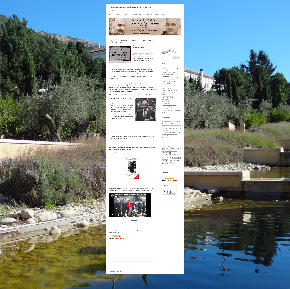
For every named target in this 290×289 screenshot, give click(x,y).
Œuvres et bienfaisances (173, 163)
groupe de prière (169, 149)
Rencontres (179, 154)
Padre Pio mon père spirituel (152, 14)
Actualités (118, 14)
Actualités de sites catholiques (170, 68)
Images (164, 151)
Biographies (166, 83)
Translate (174, 52)
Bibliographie (166, 76)
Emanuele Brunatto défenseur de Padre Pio (130, 7)
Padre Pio (126, 14)
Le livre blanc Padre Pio (169, 79)
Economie (172, 148)
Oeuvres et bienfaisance (168, 88)
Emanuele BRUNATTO (137, 14)
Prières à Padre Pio (167, 108)
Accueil (111, 14)
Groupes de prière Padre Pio (169, 105)
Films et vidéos (166, 103)
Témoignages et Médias (168, 92)
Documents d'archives (168, 85)
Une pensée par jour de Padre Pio (170, 110)
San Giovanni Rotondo (168, 96)
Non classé (164, 99)
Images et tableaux (167, 107)
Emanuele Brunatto (166, 74)
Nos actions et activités (168, 72)
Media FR (165, 152)
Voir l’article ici (128, 98)
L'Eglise (168, 151)
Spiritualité (166, 70)
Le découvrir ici (112, 153)
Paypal (163, 112)
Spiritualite (176, 157)
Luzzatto (175, 151)
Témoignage (165, 159)
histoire (176, 149)
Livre (171, 151)
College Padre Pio (165, 148)
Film (163, 150)
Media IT (172, 152)
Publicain (174, 154)
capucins (172, 147)
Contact (164, 14)
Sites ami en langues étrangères (170, 90)
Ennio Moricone (178, 148)
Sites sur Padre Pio (167, 97)
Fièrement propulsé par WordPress (116, 271)
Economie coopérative (168, 87)
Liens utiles (164, 94)
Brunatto (166, 146)
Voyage (164, 164)
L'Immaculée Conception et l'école (172, 78)
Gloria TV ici (134, 220)
